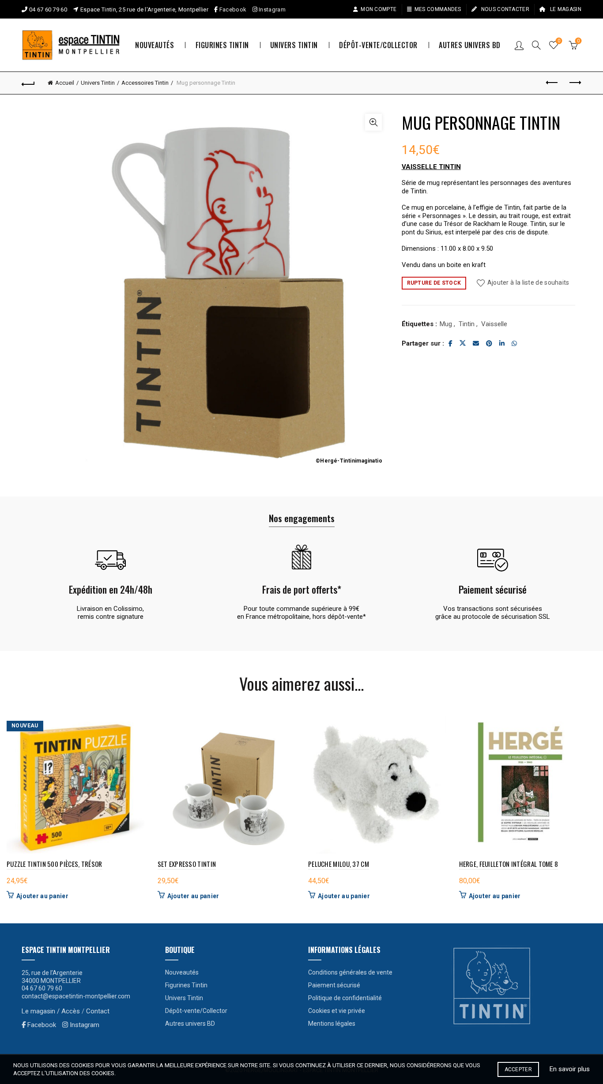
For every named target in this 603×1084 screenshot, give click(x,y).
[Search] (536, 45)
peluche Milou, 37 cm (338, 864)
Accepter (518, 1069)
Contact (97, 1011)
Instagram (271, 9)
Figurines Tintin (222, 45)
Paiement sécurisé (334, 985)
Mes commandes (438, 9)
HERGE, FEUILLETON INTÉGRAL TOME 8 (508, 864)
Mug (446, 324)
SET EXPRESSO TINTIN (187, 864)
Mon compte (378, 9)
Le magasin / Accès (51, 1011)
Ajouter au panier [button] (42, 896)
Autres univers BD (470, 45)
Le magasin (565, 9)
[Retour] (28, 83)
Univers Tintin (294, 45)
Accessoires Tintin (145, 82)
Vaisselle (494, 324)
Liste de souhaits (559, 40)
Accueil (64, 82)
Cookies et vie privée (336, 1010)
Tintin (467, 324)
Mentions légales (331, 1023)
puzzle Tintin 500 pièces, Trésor (54, 864)
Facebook (232, 9)
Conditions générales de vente (350, 972)
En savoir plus (570, 1069)
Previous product (553, 83)
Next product (575, 83)
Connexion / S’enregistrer (519, 45)
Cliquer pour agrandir (373, 122)
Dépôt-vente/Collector (378, 45)
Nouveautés (154, 45)
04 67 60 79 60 (48, 9)
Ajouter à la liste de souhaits (528, 282)
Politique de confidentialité (345, 997)
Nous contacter (504, 9)
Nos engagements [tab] (302, 518)
